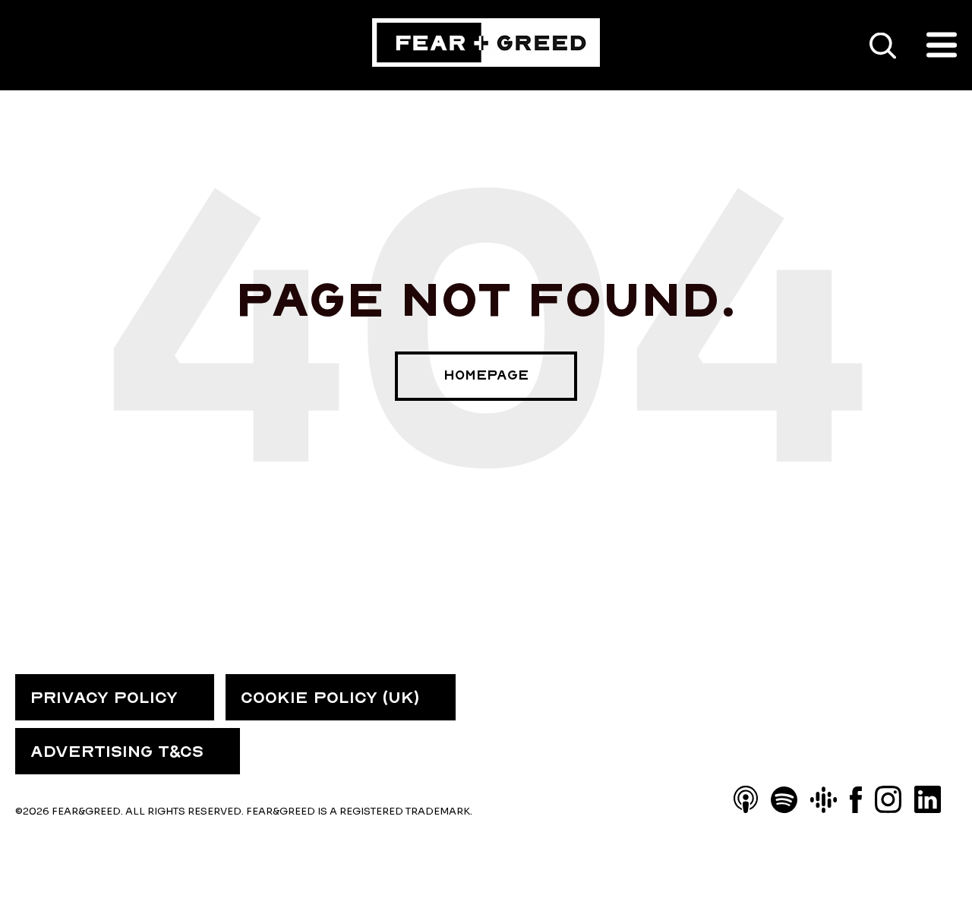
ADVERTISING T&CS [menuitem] (117, 751)
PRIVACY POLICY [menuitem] (104, 697)
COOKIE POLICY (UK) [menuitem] (330, 697)
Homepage (486, 375)
